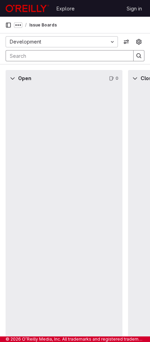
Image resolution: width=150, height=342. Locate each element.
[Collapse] (12, 78)
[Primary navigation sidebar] (8, 25)
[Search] (138, 55)
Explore (66, 8)
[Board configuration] (138, 41)
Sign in (134, 8)
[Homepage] (27, 8)
